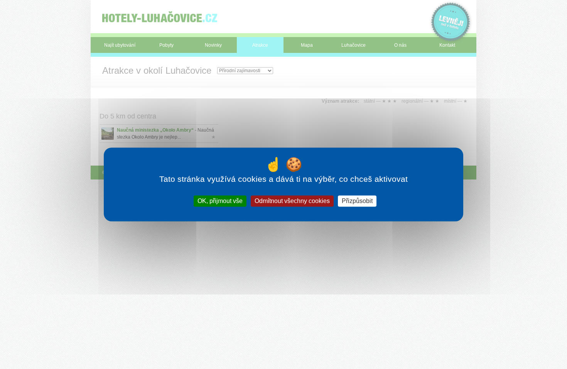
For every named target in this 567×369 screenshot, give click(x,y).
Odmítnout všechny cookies (292, 201)
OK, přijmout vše (220, 201)
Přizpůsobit (357, 201)
